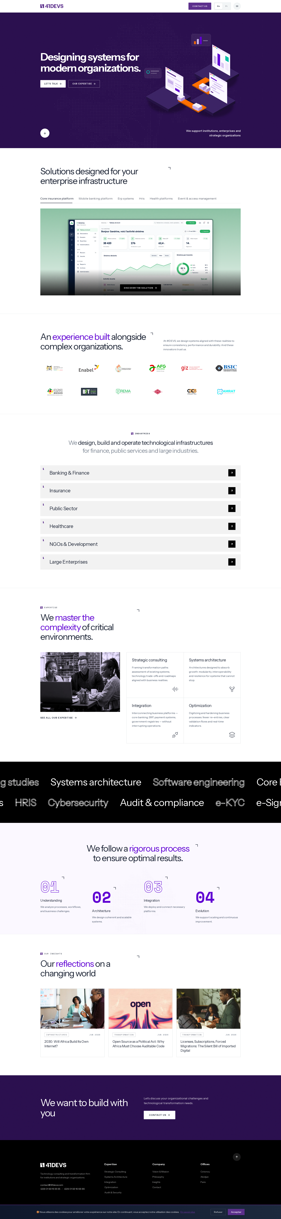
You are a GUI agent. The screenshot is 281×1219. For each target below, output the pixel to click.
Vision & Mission (160, 1171)
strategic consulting (115, 1171)
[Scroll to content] (44, 133)
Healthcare (61, 526)
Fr (226, 6)
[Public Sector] (231, 508)
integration (110, 1182)
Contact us (199, 6)
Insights (156, 1182)
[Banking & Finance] (231, 472)
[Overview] (237, 6)
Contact (156, 1187)
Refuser (218, 1212)
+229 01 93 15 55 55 (50, 1188)
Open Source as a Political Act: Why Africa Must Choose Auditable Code (138, 1044)
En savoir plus (188, 1212)
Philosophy (158, 1176)
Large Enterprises (68, 562)
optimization (111, 1187)
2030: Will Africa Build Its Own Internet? (66, 1044)
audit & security (112, 1192)
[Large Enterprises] (231, 562)
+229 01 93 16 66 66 (74, 1188)
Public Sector (63, 509)
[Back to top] (237, 1157)
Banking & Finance (69, 473)
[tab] (57, 199)
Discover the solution (138, 288)
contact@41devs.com (51, 1185)
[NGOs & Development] (231, 544)
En (218, 6)
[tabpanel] (140, 251)
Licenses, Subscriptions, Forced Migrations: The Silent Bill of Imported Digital (208, 1046)
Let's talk (51, 83)
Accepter (236, 1212)
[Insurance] (231, 490)
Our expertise (82, 83)
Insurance (60, 491)
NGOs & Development (73, 544)
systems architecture (115, 1176)
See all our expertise (56, 717)
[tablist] (140, 199)
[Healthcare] (231, 526)
